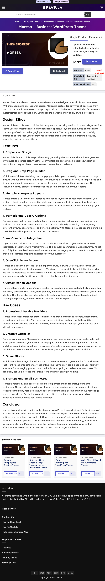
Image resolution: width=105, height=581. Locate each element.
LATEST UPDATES (61, 2)
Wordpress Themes (32, 22)
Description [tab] (9, 96)
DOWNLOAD (11, 473)
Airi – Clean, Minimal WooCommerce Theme (91, 462)
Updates (6, 547)
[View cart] (102, 7)
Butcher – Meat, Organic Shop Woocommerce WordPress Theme (38, 464)
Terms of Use (9, 562)
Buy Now (92, 61)
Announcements (10, 552)
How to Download (11, 522)
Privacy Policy (9, 557)
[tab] (78, 37)
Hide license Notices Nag (15, 532)
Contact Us (8, 517)
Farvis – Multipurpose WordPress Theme (64, 462)
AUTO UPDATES (43, 2)
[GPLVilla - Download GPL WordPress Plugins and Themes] (52, 7)
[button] (3, 7)
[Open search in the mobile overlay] (52, 14)
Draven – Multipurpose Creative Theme (11, 462)
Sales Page (13, 71)
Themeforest (48, 22)
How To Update (10, 527)
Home (17, 22)
